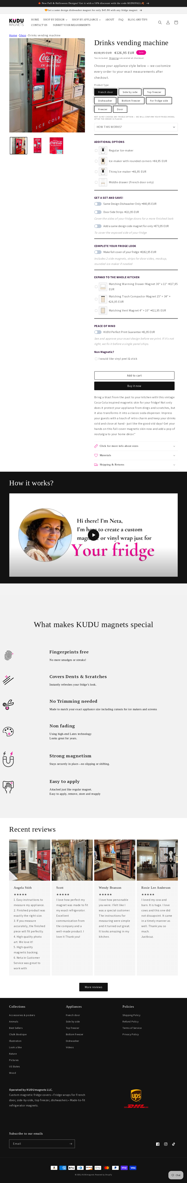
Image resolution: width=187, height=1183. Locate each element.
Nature (13, 1053)
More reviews (93, 987)
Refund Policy (130, 1021)
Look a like (15, 1047)
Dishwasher (105, 100)
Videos (70, 1047)
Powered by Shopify (103, 1175)
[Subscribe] (71, 1144)
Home (13, 35)
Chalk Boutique (17, 1034)
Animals (13, 1021)
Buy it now (134, 386)
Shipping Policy (131, 1015)
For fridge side (159, 100)
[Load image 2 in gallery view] (37, 145)
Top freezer (154, 92)
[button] (160, 22)
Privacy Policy (131, 1034)
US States (14, 1066)
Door (120, 109)
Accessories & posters (22, 1015)
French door (105, 92)
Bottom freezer (131, 100)
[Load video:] (93, 535)
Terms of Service (132, 1028)
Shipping (114, 58)
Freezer (103, 109)
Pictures (14, 1060)
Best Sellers (15, 1028)
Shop (22, 35)
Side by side (130, 92)
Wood (12, 1072)
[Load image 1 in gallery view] (18, 145)
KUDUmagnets (88, 1175)
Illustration (15, 1041)
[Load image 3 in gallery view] (56, 145)
